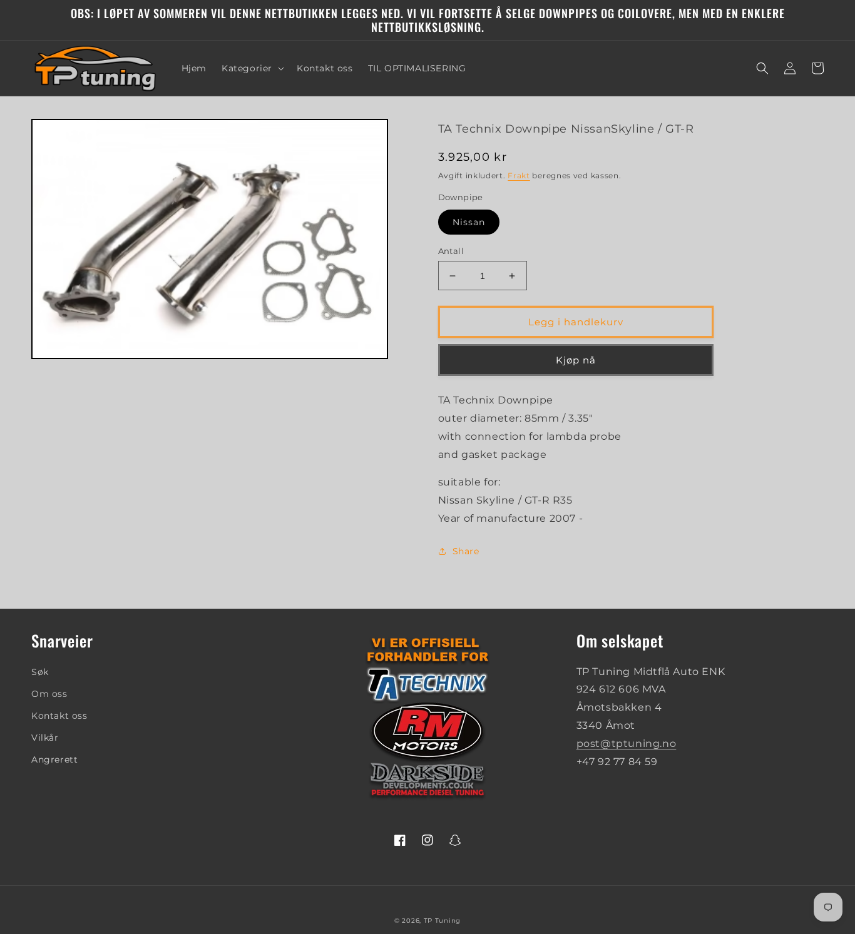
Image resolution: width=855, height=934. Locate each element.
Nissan (469, 222)
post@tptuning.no (626, 743)
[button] (251, 68)
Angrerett (54, 759)
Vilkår (45, 737)
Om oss (49, 693)
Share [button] (466, 551)
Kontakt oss (59, 715)
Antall (451, 251)
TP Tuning (442, 920)
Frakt (519, 175)
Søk (40, 672)
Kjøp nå (576, 360)
